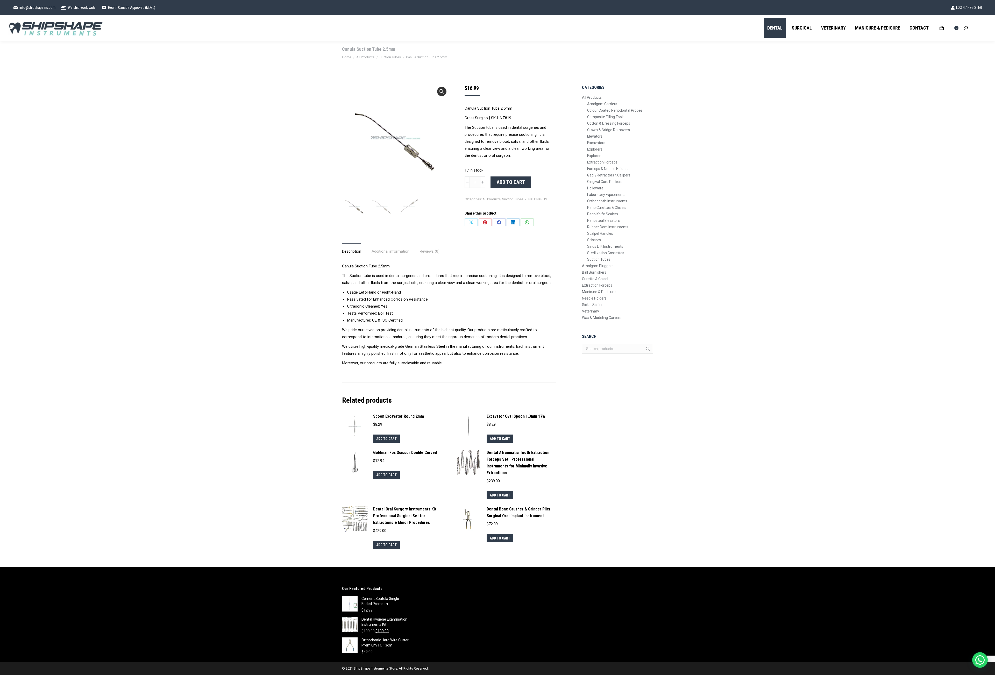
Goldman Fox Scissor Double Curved (405, 452)
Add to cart (511, 182)
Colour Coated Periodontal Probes (615, 110)
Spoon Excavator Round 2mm (398, 416)
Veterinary (590, 311)
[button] (441, 91)
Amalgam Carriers (602, 104)
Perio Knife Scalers (602, 214)
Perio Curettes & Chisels (606, 207)
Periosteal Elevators (603, 220)
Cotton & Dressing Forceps (608, 123)
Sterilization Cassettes (605, 253)
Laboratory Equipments (606, 195)
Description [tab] (351, 251)
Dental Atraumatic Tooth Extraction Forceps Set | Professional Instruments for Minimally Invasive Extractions (518, 462)
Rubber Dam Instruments (607, 227)
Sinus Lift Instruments (605, 246)
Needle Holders (594, 298)
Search (647, 349)
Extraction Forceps (602, 162)
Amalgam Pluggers (598, 266)
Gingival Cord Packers (604, 182)
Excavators (596, 143)
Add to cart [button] (386, 439)
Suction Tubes (512, 199)
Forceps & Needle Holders (608, 169)
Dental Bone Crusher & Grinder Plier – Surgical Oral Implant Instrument (520, 512)
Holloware (595, 188)
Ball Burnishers (594, 272)
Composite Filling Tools (605, 117)
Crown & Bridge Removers (608, 130)
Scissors (594, 240)
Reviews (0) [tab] (429, 251)
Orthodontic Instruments (607, 201)
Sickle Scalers (593, 305)
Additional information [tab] (390, 251)
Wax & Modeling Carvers (601, 318)
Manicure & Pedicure (599, 292)
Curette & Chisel (595, 279)
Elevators (594, 136)
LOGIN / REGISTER (969, 7)
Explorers (594, 149)
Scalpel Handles (600, 233)
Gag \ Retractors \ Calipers (608, 175)
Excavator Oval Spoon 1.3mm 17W (516, 416)
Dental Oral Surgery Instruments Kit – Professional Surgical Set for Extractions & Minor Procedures (406, 516)
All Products (491, 199)
